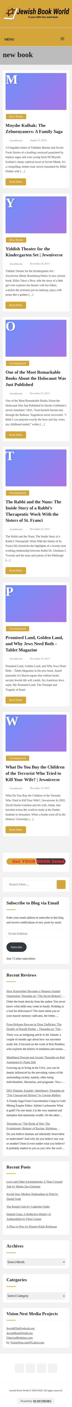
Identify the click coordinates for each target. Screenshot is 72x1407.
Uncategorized (17, 363)
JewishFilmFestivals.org (20, 1328)
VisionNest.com (19, 1342)
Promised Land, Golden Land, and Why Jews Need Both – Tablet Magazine (34, 643)
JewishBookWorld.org (19, 1333)
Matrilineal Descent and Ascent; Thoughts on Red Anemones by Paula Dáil (35, 1060)
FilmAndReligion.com (19, 1337)
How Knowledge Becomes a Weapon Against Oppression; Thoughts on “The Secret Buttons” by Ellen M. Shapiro (35, 994)
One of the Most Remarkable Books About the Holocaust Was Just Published (36, 378)
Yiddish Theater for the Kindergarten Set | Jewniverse (34, 251)
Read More (15, 181)
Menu (9, 39)
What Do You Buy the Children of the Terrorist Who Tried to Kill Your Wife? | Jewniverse (35, 773)
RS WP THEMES (42, 1401)
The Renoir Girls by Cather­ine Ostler (28, 1206)
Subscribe (16, 947)
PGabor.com (37, 1342)
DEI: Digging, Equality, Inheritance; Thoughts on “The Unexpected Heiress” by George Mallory (35, 1093)
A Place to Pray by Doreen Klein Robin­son (31, 1226)
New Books (16, 116)
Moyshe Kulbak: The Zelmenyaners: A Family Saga (34, 128)
